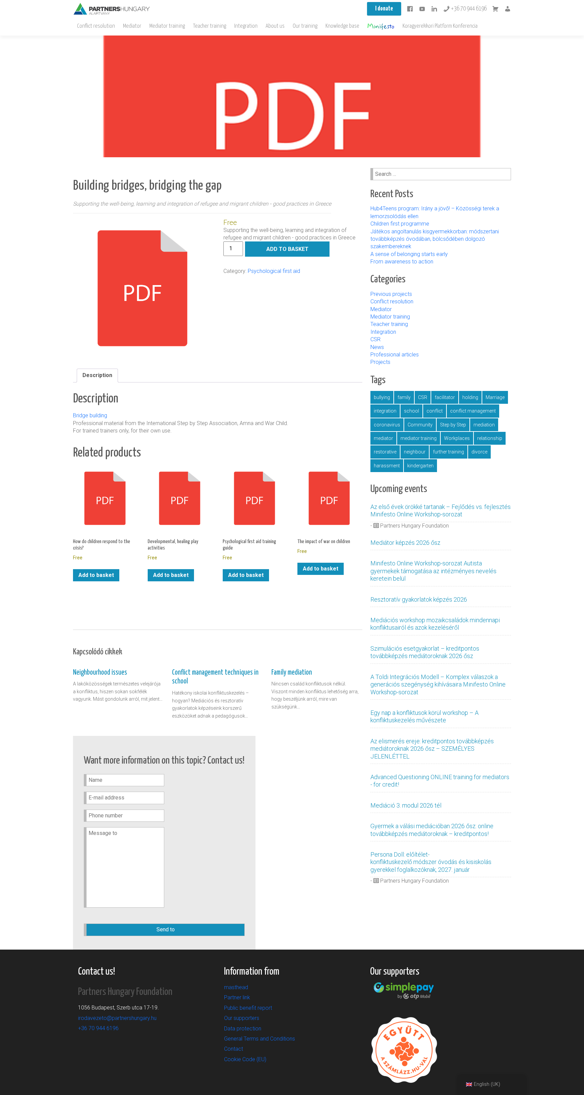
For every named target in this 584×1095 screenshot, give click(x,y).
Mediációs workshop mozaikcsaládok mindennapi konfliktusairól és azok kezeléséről (435, 623)
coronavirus (387, 424)
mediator (383, 438)
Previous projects (391, 294)
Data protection (242, 1028)
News (377, 347)
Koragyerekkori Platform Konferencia (440, 26)
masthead (236, 987)
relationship (489, 438)
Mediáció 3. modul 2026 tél (405, 805)
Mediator (132, 26)
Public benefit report (248, 1008)
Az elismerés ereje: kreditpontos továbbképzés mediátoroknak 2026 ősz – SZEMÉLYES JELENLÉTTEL (432, 749)
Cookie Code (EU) (245, 1059)
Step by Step (453, 424)
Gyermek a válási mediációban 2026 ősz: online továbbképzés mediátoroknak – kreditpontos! (431, 829)
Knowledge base (342, 26)
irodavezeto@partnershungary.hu (117, 1018)
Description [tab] (97, 375)
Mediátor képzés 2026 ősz (405, 542)
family (404, 397)
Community (420, 424)
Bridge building (90, 415)
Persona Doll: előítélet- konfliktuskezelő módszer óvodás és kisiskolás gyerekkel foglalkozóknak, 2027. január (430, 862)
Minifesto (380, 26)
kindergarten (420, 465)
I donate (384, 9)
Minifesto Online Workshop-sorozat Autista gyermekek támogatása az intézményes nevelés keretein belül (433, 571)
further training (448, 452)
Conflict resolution (96, 26)
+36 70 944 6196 (468, 9)
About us (275, 26)
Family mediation (291, 672)
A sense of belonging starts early (409, 254)
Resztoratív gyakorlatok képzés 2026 (418, 599)
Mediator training (167, 26)
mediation (484, 424)
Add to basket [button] (96, 575)
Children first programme (400, 223)
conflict (435, 411)
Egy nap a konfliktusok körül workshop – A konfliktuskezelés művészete (424, 716)
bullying (382, 397)
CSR (375, 339)
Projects (380, 362)
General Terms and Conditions (259, 1038)
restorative (385, 452)
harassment (387, 465)
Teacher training (209, 26)
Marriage (495, 397)
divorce (479, 452)
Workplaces (457, 438)
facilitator (445, 397)
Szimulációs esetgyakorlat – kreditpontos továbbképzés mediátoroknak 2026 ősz (424, 652)
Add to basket (287, 249)
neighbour (414, 452)
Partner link (237, 997)
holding (470, 397)
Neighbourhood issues (100, 672)
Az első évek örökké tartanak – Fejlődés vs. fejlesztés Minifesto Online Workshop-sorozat (440, 510)
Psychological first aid (274, 271)
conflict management (473, 411)
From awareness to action (401, 261)
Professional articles (394, 354)
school (411, 411)
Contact (233, 1049)
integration (385, 411)
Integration (246, 26)
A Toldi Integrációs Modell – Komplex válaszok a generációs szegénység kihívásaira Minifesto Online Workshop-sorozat (438, 684)
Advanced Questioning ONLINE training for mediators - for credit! (439, 780)
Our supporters (241, 1018)
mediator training (418, 438)
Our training (305, 26)
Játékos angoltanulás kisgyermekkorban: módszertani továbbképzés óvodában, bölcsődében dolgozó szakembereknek (434, 239)
